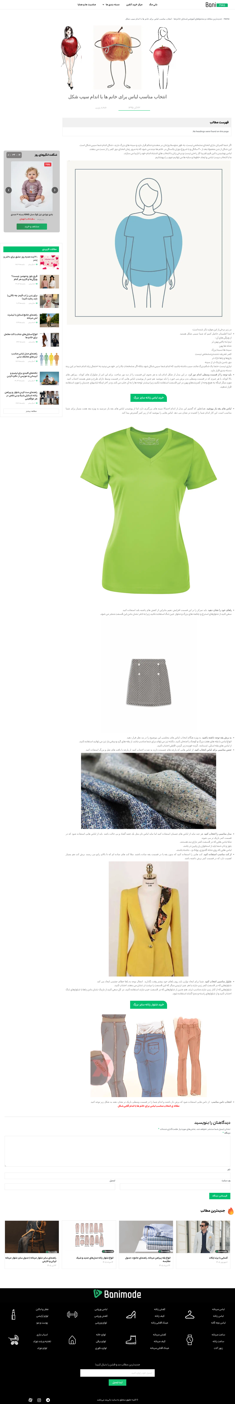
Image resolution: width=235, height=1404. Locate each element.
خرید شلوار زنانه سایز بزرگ (148, 1004)
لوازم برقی (101, 1341)
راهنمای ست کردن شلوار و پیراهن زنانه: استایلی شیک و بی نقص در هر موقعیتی (21, 395)
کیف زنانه (159, 1316)
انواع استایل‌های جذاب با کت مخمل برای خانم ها (20, 336)
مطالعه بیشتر (31, 411)
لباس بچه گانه (218, 1323)
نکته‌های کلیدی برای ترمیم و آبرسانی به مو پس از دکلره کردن (22, 375)
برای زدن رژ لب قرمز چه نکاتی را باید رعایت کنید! (22, 297)
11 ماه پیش (32, 284)
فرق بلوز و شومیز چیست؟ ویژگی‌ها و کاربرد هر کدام (24, 278)
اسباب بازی (42, 1334)
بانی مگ (153, 4)
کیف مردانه (159, 1341)
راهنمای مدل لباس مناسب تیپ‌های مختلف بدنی (24, 355)
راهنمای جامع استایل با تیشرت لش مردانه (22, 316)
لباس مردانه (218, 1309)
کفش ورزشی (101, 1316)
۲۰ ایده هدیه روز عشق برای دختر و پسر (20, 258)
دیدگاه (226, 1133)
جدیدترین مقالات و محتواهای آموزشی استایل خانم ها (198, 19)
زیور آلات (218, 1348)
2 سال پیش (32, 264)
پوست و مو (42, 1323)
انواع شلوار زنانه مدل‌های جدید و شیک (94, 1258)
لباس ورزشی (101, 1309)
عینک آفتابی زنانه (159, 1323)
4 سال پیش (32, 361)
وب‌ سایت (226, 1180)
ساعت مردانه (218, 1334)
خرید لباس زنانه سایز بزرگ (149, 398)
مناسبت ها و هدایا (87, 4)
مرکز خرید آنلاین (134, 4)
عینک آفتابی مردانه (159, 1348)
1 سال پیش (32, 303)
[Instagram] (39, 1400)
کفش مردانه (159, 1334)
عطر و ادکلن (42, 1309)
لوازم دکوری (101, 1348)
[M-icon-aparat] (30, 1400)
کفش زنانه (159, 1309)
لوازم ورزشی (101, 1323)
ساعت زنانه (218, 1341)
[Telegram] (48, 1400)
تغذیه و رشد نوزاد (42, 1341)
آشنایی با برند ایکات (218, 1258)
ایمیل (112, 1180)
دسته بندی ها (113, 4)
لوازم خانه (101, 1334)
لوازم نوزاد (42, 1348)
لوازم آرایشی (42, 1316)
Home (226, 19)
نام (229, 1169)
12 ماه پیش (32, 322)
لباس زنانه (218, 1316)
